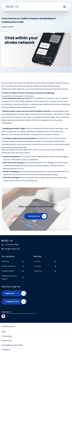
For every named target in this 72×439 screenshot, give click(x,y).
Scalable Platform (7, 271)
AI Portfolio (5, 261)
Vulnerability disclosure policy (12, 345)
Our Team (37, 266)
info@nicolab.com (12, 249)
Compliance (5, 350)
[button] (36, 216)
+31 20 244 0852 (11, 244)
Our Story (37, 261)
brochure (51, 93)
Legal (3, 332)
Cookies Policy (6, 341)
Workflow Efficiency (8, 266)
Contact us (38, 271)
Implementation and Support (8, 277)
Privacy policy (6, 336)
